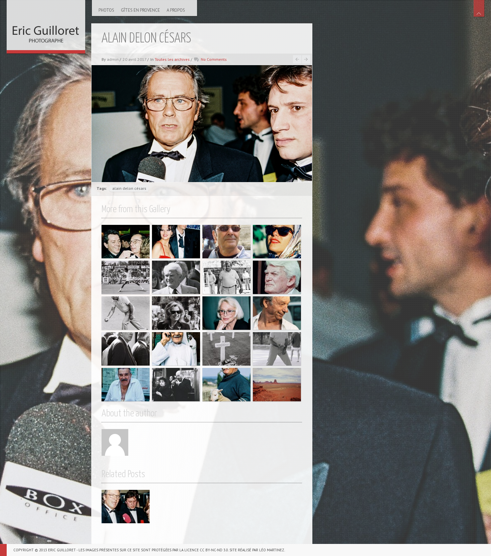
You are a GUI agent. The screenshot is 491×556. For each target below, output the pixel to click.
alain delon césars (129, 188)
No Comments (214, 59)
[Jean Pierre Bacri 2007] (226, 241)
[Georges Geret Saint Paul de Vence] (126, 384)
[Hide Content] (479, 8)
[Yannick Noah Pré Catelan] (126, 277)
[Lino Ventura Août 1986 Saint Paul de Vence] (226, 277)
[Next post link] (306, 59)
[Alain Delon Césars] (126, 506)
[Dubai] (176, 349)
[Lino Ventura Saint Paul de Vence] (126, 313)
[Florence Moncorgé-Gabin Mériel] (176, 313)
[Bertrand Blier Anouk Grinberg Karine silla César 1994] (176, 384)
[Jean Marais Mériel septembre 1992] (176, 277)
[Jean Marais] (277, 277)
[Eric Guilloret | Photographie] (46, 25)
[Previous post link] (297, 59)
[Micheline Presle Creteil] (226, 313)
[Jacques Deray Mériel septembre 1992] (126, 349)
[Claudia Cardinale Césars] (176, 241)
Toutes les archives (172, 59)
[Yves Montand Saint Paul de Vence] (277, 313)
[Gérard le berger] (226, 384)
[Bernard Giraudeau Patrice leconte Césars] (126, 241)
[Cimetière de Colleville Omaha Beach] (226, 349)
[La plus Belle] (277, 241)
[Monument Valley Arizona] (277, 384)
